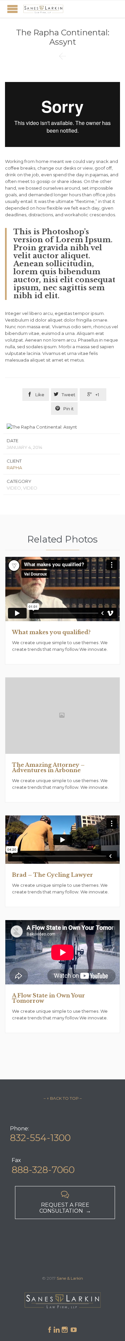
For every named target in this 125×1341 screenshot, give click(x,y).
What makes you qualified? (51, 632)
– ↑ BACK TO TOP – (63, 1098)
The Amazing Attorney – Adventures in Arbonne (48, 767)
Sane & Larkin (70, 1278)
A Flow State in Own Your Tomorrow (48, 998)
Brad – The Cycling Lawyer (52, 874)
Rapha (14, 467)
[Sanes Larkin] (43, 9)
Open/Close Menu (12, 9)
